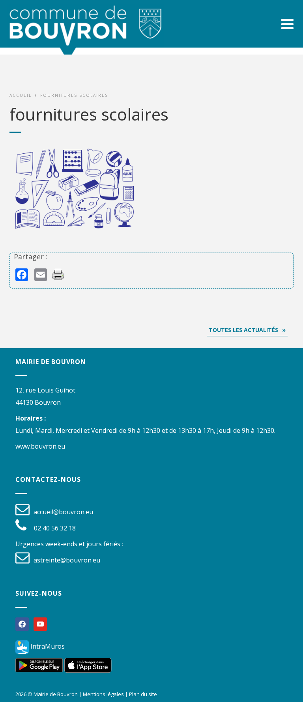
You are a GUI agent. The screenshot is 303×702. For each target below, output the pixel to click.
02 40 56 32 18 (55, 528)
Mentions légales (103, 694)
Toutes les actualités (243, 330)
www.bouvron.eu (40, 446)
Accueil (20, 95)
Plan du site (143, 694)
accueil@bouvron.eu (63, 512)
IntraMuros (47, 646)
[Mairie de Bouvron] (85, 32)
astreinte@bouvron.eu (67, 560)
